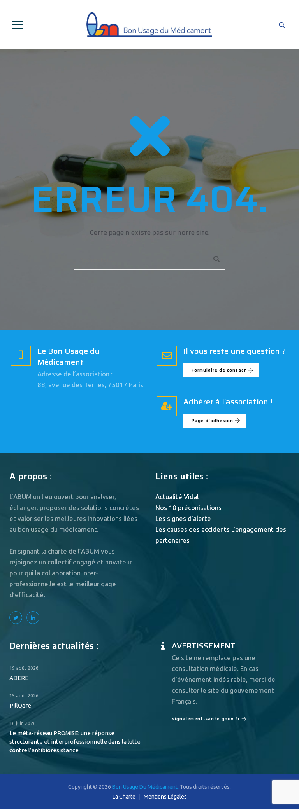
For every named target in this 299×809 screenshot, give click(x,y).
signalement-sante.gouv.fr (206, 719)
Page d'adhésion (212, 421)
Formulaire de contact (219, 370)
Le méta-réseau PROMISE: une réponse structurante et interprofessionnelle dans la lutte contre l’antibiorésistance (75, 741)
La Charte (124, 796)
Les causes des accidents (192, 529)
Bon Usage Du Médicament (145, 787)
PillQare (20, 705)
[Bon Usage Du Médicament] (148, 24)
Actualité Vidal (177, 496)
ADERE (18, 677)
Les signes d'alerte (183, 518)
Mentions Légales (165, 796)
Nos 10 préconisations (188, 507)
